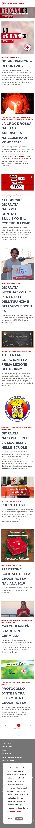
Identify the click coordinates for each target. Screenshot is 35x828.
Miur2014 (25, 427)
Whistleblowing (8, 761)
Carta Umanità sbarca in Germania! (15, 630)
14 (30, 725)
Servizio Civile (7, 753)
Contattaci (6, 743)
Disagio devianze (22, 194)
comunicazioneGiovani (23, 118)
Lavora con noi (7, 746)
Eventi (30, 194)
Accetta (19, 818)
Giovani (3, 57)
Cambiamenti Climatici (8, 118)
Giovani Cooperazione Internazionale (19, 620)
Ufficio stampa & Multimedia (12, 757)
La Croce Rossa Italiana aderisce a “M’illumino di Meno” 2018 (16, 133)
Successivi (17, 728)
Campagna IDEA (6, 351)
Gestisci (10, 818)
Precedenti (8, 725)
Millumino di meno (13, 119)
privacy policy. (16, 811)
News (8, 57)
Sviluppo (19, 565)
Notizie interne (16, 57)
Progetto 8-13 (14, 505)
